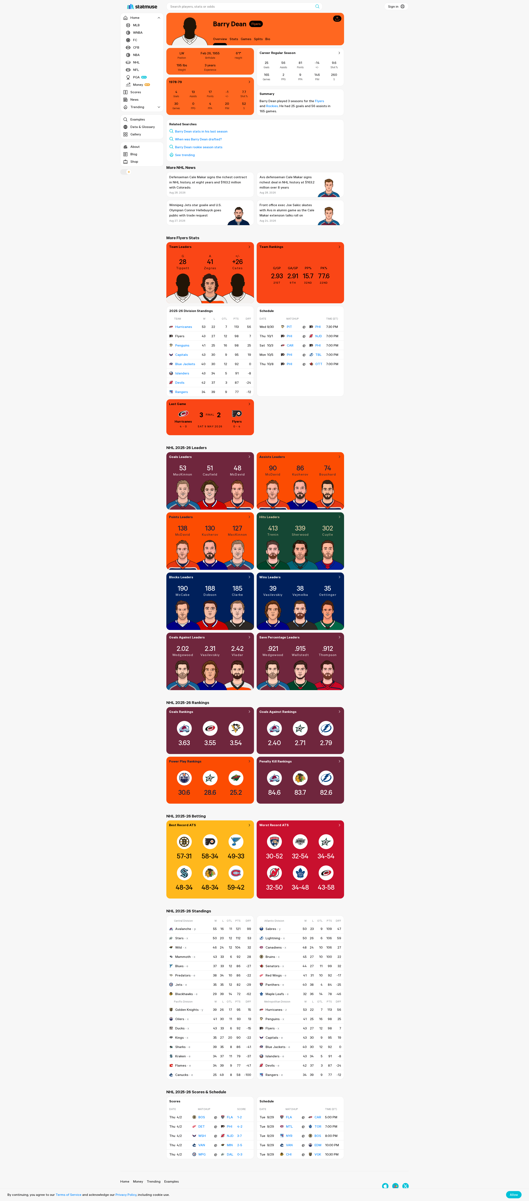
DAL (230, 1154)
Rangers (181, 392)
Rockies (272, 106)
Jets (178, 984)
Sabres (271, 928)
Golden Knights (187, 1009)
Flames (180, 1065)
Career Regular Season (277, 52)
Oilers (179, 1019)
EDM (318, 1145)
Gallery (135, 134)
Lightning (273, 938)
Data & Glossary (142, 126)
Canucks (181, 1074)
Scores (135, 92)
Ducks (180, 1028)
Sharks (180, 1046)
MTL (289, 1126)
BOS (201, 1117)
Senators (272, 966)
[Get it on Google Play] (395, 1186)
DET (201, 1126)
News (134, 99)
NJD (318, 336)
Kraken (180, 1056)
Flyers (256, 24)
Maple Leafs (275, 994)
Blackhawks (184, 994)
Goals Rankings (181, 711)
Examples (137, 119)
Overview (220, 39)
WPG (202, 1154)
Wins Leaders (270, 577)
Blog (133, 154)
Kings (179, 1037)
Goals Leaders (180, 456)
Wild (178, 947)
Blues (179, 966)
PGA (136, 77)
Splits (258, 39)
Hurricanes (183, 326)
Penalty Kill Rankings (275, 761)
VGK (318, 1154)
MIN (230, 1145)
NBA (136, 55)
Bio (267, 39)
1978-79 (175, 82)
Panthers (272, 984)
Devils (179, 382)
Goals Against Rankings (278, 711)
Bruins (270, 956)
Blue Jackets (185, 364)
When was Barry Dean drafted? (198, 139)
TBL (318, 354)
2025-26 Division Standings (191, 310)
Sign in (393, 6)
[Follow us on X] (405, 1186)
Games (246, 39)
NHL (136, 62)
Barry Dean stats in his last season (201, 131)
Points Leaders (181, 517)
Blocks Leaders (181, 577)
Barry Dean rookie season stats (198, 147)
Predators (183, 975)
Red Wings (274, 975)
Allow (514, 1194)
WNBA (138, 32)
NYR (289, 1135)
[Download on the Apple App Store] (385, 1186)
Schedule (267, 310)
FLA (230, 1117)
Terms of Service (68, 1194)
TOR (318, 1126)
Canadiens (274, 947)
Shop (134, 161)
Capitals (181, 354)
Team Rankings (271, 246)
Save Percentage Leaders (279, 637)
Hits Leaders (269, 517)
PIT (289, 326)
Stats (234, 39)
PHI (318, 326)
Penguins (182, 345)
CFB (136, 47)
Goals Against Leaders (187, 637)
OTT (318, 364)
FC (135, 40)
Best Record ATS (182, 825)
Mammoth (183, 956)
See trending (185, 155)
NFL (136, 69)
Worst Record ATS (274, 825)
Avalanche (183, 928)
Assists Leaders (272, 456)
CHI (289, 1154)
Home (124, 1181)
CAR (290, 345)
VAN (201, 1145)
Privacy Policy (126, 1194)
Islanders (182, 373)
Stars (179, 938)
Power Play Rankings (185, 761)
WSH (202, 1135)
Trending (154, 1181)
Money (138, 84)
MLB (136, 25)
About (135, 146)
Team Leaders (180, 246)
